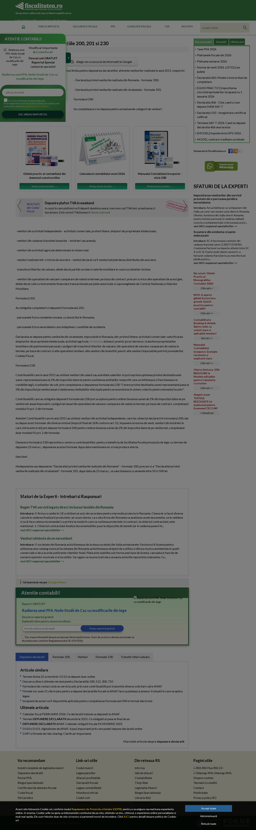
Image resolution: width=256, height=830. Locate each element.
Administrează (208, 816)
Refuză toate (208, 823)
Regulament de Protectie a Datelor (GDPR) (96, 809)
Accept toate (208, 808)
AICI (126, 816)
